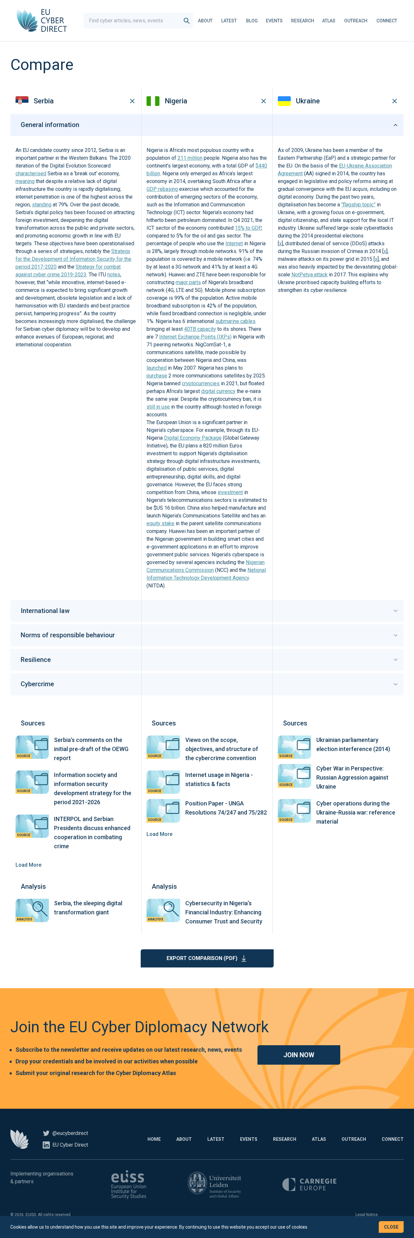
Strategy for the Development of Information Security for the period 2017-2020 (73, 259)
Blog (252, 20)
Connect (386, 20)
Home (154, 1139)
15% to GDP (248, 228)
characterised (31, 173)
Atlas (328, 20)
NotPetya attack (309, 275)
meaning (25, 181)
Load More (28, 865)
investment (230, 492)
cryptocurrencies (201, 383)
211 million (190, 158)
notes (113, 275)
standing (41, 205)
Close (391, 1227)
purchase (157, 376)
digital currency (218, 391)
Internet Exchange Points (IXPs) (195, 337)
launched (157, 368)
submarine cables (235, 321)
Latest (229, 20)
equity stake (160, 523)
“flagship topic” (358, 205)
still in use (158, 407)
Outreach (355, 20)
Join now (298, 1055)
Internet (234, 243)
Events (274, 20)
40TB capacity (200, 329)
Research (302, 20)
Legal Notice (366, 1214)
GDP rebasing (162, 189)
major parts (188, 282)
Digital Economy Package (193, 438)
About (205, 20)
